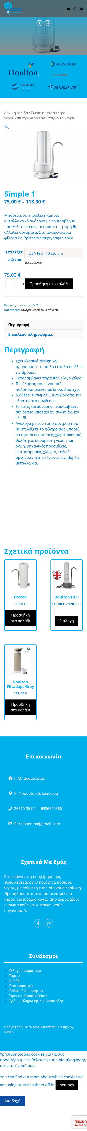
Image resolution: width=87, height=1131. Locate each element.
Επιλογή (66, 620)
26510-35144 (25, 808)
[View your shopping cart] (68, 8)
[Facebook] (39, 23)
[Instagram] (47, 23)
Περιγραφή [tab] (18, 324)
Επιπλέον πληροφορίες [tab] (30, 334)
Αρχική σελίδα (16, 112)
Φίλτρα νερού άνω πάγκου (39, 117)
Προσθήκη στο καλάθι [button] (20, 618)
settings (67, 1084)
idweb (9, 1032)
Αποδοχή (12, 1100)
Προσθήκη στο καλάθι (49, 283)
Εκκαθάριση (33, 262)
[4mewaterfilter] (13, 8)
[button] (75, 8)
